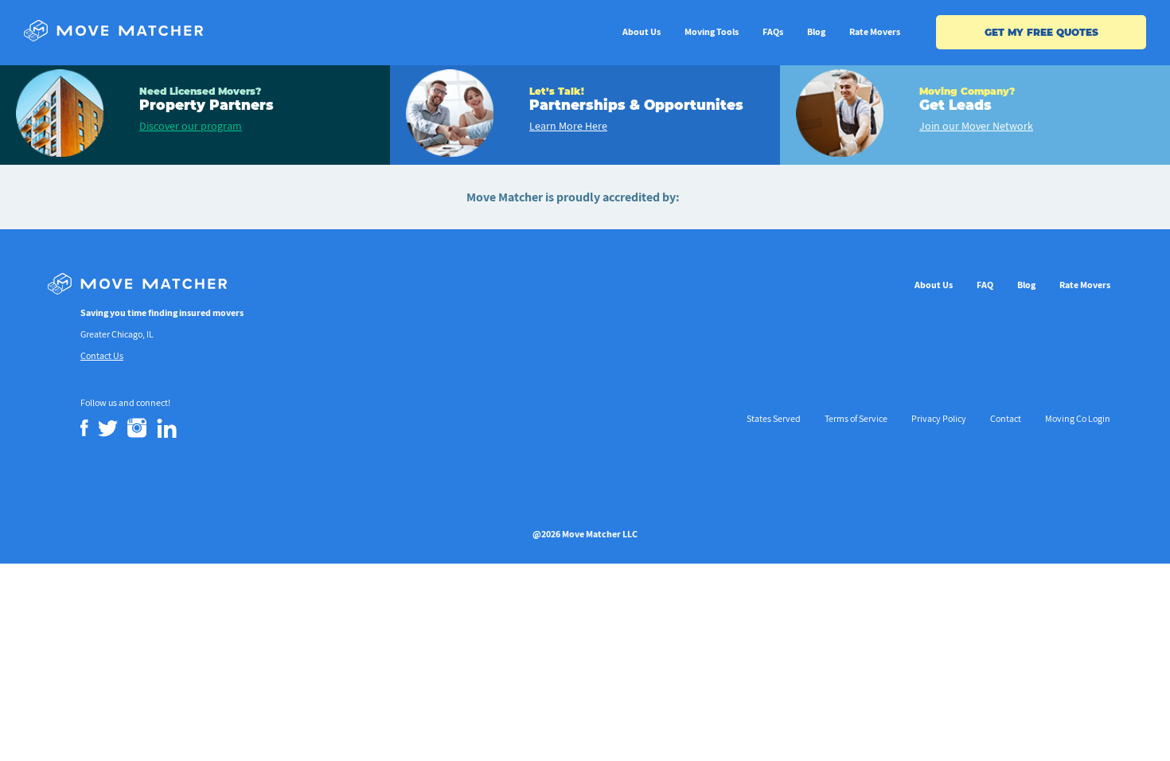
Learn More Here (568, 126)
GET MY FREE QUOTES (1041, 32)
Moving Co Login (1077, 418)
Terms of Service (856, 418)
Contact (1005, 418)
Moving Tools (711, 31)
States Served (774, 418)
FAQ (985, 285)
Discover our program (190, 126)
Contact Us (101, 355)
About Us (641, 31)
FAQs (772, 31)
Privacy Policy (938, 418)
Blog (816, 31)
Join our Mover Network (976, 126)
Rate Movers (874, 31)
